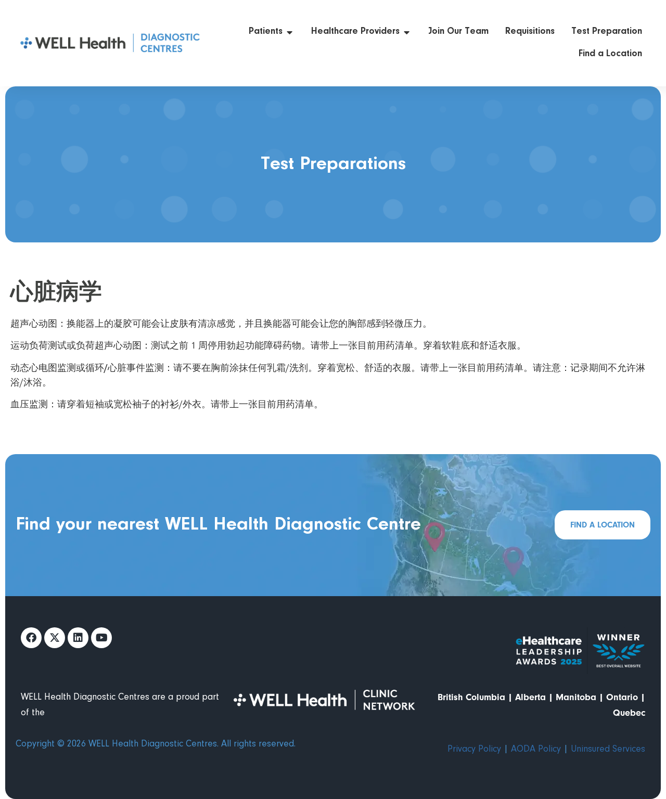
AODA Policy (536, 749)
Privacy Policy (474, 749)
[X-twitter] (54, 637)
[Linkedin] (78, 637)
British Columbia (471, 697)
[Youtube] (101, 637)
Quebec (629, 712)
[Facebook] (31, 637)
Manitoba (576, 697)
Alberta (530, 697)
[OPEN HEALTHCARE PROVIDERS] (407, 32)
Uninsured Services (608, 749)
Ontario (622, 697)
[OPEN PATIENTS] (289, 32)
